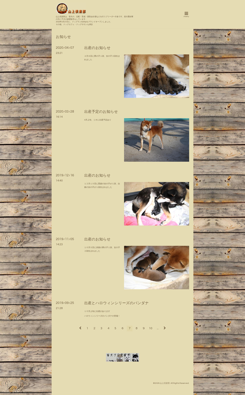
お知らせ (63, 37)
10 (150, 328)
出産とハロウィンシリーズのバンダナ (116, 303)
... (158, 328)
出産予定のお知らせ (101, 112)
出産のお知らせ (97, 48)
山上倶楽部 (165, 383)
